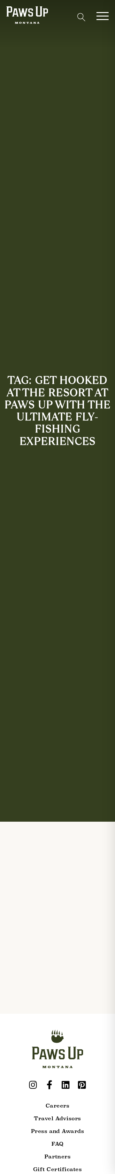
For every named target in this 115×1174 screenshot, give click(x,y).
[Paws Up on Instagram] (33, 1085)
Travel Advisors (57, 1118)
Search (81, 17)
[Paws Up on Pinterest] (82, 1085)
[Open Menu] (102, 16)
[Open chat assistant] (100, 1159)
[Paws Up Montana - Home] (27, 16)
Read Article (25, 1054)
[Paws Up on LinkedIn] (66, 1085)
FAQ (57, 1144)
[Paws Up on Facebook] (49, 1085)
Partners (57, 1157)
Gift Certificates (57, 1169)
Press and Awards (57, 1131)
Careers (57, 1106)
